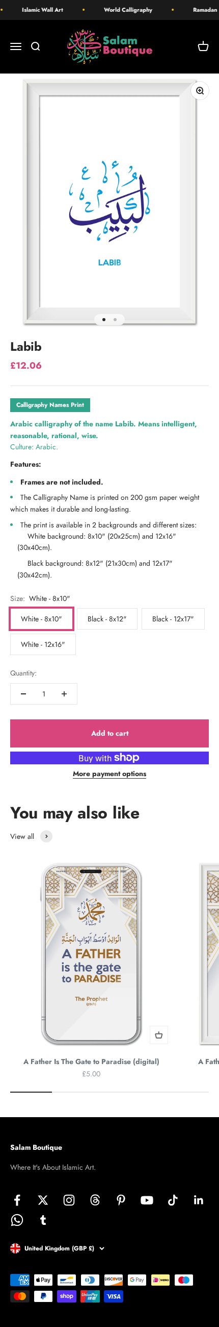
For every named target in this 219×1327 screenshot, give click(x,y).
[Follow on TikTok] (173, 1200)
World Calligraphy (123, 10)
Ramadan (200, 10)
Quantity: (23, 673)
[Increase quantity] (64, 694)
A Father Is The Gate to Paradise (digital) (91, 1061)
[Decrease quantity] (23, 694)
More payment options (109, 773)
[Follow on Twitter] (43, 1200)
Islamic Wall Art (38, 10)
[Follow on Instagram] (69, 1200)
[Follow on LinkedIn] (199, 1200)
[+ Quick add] (159, 1035)
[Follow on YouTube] (147, 1200)
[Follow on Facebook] (17, 1200)
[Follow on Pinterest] (121, 1200)
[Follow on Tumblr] (43, 1220)
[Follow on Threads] (95, 1200)
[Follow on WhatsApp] (17, 1220)
